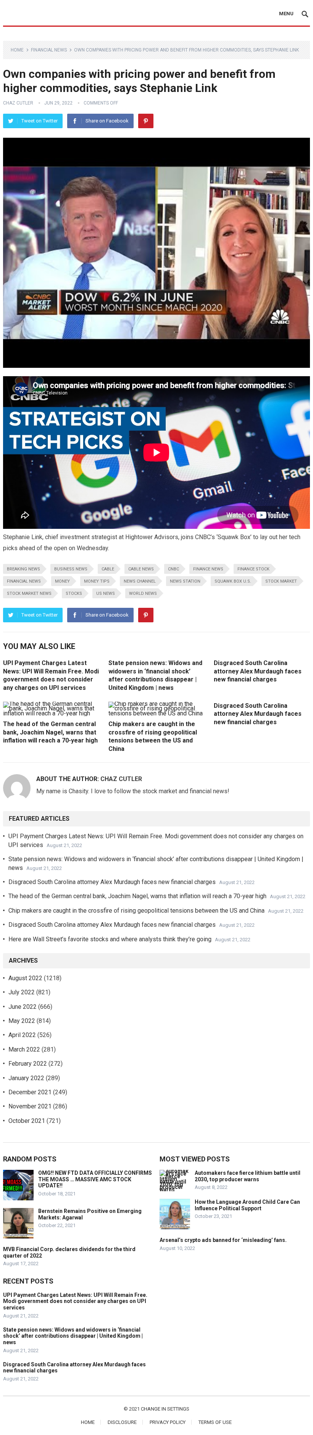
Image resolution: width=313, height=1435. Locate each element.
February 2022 (27, 1063)
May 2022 (21, 1020)
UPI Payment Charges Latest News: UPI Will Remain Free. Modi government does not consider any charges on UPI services (75, 1301)
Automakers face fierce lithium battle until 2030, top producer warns (247, 1176)
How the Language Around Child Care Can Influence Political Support (247, 1205)
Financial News (49, 50)
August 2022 (25, 978)
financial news (24, 581)
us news (105, 593)
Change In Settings (165, 1409)
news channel (140, 581)
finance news (208, 569)
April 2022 (22, 1035)
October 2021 (26, 1120)
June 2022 (22, 1006)
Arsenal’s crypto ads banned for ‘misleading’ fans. (223, 1240)
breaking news (23, 569)
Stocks (74, 593)
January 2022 (26, 1078)
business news (70, 569)
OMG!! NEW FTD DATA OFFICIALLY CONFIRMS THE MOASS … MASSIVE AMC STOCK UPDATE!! (95, 1179)
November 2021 (30, 1106)
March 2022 (24, 1049)
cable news (141, 569)
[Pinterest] (145, 121)
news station (185, 581)
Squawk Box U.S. (233, 581)
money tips (97, 581)
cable (108, 569)
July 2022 (21, 992)
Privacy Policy (168, 1422)
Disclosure (122, 1422)
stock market (281, 581)
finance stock (253, 569)
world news (143, 593)
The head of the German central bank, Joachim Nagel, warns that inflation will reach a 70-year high (50, 732)
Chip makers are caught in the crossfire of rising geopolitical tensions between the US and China (136, 910)
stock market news (29, 593)
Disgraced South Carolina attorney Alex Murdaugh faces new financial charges (258, 671)
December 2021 (30, 1092)
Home (17, 50)
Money (62, 581)
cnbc (173, 569)
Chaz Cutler (18, 103)
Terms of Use (215, 1422)
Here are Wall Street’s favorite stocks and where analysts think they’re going (109, 939)
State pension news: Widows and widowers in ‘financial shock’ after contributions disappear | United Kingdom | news (73, 1336)
